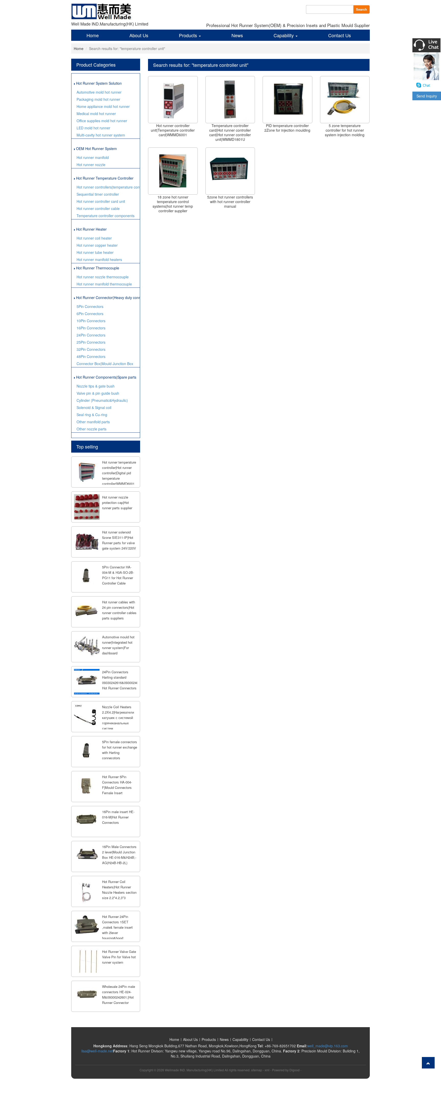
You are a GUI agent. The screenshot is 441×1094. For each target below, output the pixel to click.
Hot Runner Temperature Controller (104, 178)
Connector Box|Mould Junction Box (105, 363)
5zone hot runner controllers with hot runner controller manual (230, 201)
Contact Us (339, 35)
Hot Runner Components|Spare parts (105, 377)
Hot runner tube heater (95, 252)
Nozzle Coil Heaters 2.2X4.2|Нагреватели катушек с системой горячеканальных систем (118, 717)
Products (188, 35)
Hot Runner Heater (91, 229)
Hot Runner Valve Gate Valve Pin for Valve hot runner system (119, 957)
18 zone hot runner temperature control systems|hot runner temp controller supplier (173, 203)
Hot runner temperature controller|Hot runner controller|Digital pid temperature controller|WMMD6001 (119, 473)
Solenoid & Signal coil (94, 407)
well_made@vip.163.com (327, 1045)
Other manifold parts (93, 421)
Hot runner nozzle (91, 164)
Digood (294, 1070)
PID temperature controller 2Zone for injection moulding (287, 128)
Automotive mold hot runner (99, 92)
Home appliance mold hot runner (103, 106)
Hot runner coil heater (94, 238)
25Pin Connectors (91, 342)
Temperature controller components (105, 215)
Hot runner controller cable (98, 208)
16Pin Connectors (91, 327)
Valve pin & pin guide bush (98, 393)
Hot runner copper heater (97, 245)
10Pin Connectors (91, 320)
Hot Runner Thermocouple (97, 267)
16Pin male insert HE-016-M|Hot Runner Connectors (118, 817)
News (237, 35)
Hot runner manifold (93, 157)
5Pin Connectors (90, 306)
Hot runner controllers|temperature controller (108, 187)
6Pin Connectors (90, 313)
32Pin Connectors (91, 349)
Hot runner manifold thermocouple (104, 284)
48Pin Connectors (91, 356)
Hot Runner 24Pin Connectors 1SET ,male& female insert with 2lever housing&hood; (117, 927)
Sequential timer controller (98, 194)
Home (93, 35)
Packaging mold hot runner (98, 99)
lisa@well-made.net (97, 1050)
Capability (284, 35)
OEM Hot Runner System (96, 148)
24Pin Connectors (91, 335)
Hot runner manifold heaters (99, 259)
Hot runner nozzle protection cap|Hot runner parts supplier (117, 502)
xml (267, 1070)
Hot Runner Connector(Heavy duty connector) (107, 297)
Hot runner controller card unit (101, 201)
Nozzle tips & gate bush (96, 386)
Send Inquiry (426, 95)
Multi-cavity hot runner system (101, 135)
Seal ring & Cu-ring (92, 414)
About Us (138, 35)
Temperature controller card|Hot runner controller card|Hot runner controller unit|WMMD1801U (230, 132)
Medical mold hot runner (96, 113)
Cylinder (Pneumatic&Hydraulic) (102, 400)
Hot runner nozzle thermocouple (103, 276)
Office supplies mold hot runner (102, 120)
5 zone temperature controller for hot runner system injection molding (344, 130)
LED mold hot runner (93, 127)
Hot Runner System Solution (98, 83)
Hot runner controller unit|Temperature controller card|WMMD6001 (173, 130)
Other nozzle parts (91, 428)
